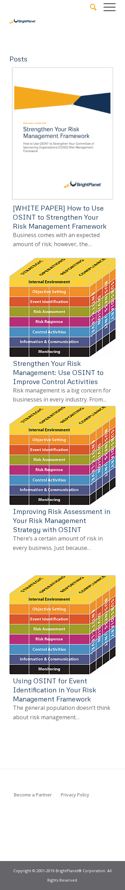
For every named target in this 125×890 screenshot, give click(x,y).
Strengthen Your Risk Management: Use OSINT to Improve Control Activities (58, 372)
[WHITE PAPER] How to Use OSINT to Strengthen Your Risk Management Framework (60, 217)
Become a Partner (33, 795)
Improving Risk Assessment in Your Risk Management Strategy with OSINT (61, 520)
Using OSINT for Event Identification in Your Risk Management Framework (54, 689)
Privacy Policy (75, 795)
